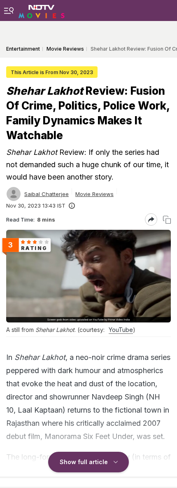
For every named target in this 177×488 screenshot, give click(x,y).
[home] (42, 10)
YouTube (121, 329)
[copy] (167, 220)
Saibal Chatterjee (46, 194)
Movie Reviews (94, 194)
